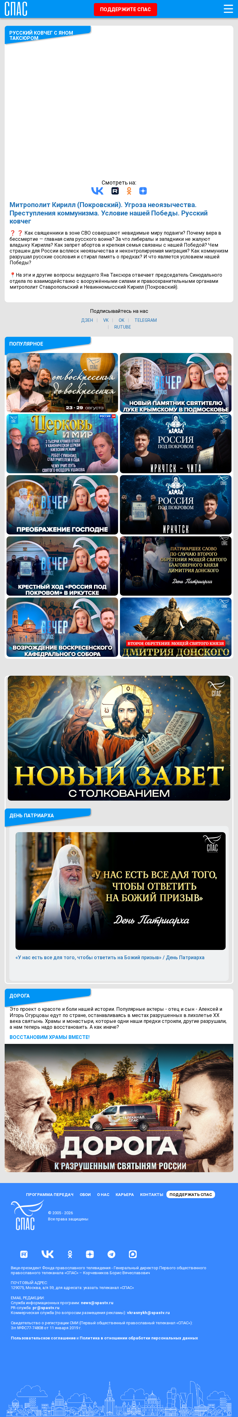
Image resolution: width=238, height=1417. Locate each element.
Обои (85, 1194)
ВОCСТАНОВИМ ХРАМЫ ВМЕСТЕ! (50, 1037)
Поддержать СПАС (191, 1194)
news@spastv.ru (97, 1302)
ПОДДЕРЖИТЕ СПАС (125, 9)
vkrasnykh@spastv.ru (148, 1312)
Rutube (122, 327)
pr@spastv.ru (46, 1307)
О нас (103, 1194)
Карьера (125, 1194)
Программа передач (49, 1194)
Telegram (145, 320)
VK (105, 320)
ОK (121, 320)
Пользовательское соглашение (43, 1338)
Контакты (151, 1194)
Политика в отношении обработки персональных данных (139, 1338)
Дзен (87, 320)
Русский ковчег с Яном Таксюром (41, 35)
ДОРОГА (19, 996)
